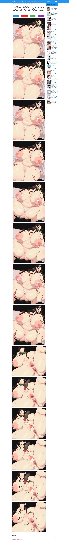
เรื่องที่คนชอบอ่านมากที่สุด (27, 1)
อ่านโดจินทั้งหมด (21, 1)
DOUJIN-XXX (15, 1)
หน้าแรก (13, 3)
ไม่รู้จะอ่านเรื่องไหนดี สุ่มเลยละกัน (35, 1)
